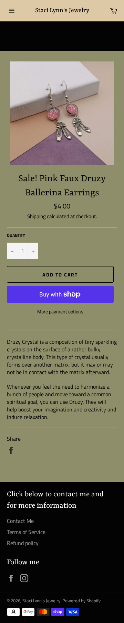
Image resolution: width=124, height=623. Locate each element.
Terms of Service (26, 532)
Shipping (36, 216)
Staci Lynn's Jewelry (62, 10)
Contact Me (20, 521)
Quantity (16, 236)
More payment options (60, 311)
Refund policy (23, 543)
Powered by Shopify (81, 600)
